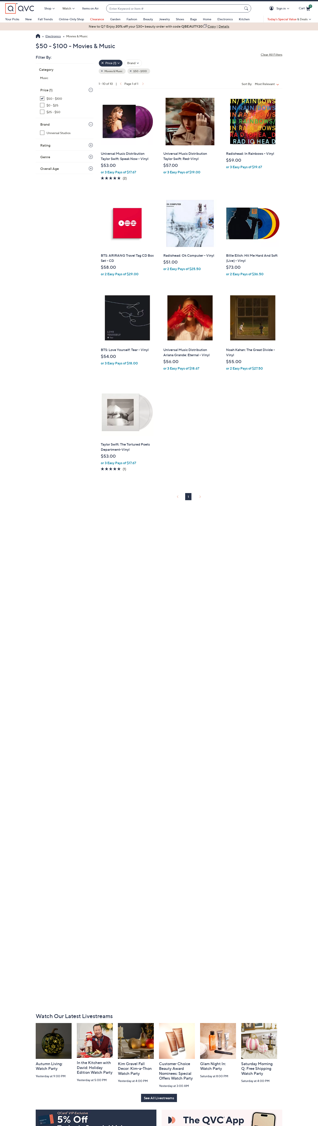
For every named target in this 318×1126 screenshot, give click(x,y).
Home (207, 19)
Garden (115, 19)
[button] (272, 8)
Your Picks (12, 19)
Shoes (180, 19)
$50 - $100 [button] (140, 71)
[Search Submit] (247, 8)
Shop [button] (47, 8)
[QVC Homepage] (38, 36)
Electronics (225, 19)
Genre (45, 157)
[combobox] (174, 9)
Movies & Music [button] (113, 71)
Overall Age (49, 168)
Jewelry (164, 19)
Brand (45, 124)
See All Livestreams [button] (159, 1098)
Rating (45, 145)
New (28, 19)
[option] (159, 26)
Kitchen (244, 19)
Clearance (97, 19)
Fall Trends (45, 19)
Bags (193, 19)
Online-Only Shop (71, 19)
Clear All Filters (271, 54)
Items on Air (90, 8)
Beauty (148, 19)
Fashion (132, 19)
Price (46, 90)
